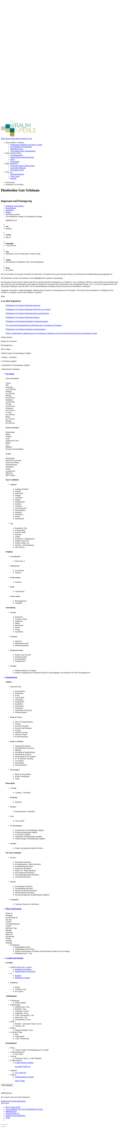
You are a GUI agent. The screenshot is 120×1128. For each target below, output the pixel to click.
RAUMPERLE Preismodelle (21, 147)
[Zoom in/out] (7, 1124)
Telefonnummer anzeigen (24, 1077)
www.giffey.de (20, 1073)
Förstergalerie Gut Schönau (25, 971)
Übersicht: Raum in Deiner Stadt (22, 166)
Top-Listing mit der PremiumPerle (23, 151)
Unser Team (14, 176)
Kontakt (13, 178)
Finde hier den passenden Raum (22, 157)
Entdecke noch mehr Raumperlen (13, 1101)
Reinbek (18, 976)
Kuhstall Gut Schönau (23, 969)
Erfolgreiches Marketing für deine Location (26, 145)
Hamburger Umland (22, 978)
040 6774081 (20, 1081)
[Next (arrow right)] (4, 1126)
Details (8, 212)
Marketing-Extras (16, 149)
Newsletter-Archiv (17, 170)
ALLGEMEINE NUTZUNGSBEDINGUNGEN (24, 1109)
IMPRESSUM (11, 1111)
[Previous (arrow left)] (2, 1126)
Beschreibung (11, 208)
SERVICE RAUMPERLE (16, 1116)
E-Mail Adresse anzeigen (24, 1063)
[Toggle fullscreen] (4, 1124)
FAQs (12, 159)
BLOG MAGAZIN (13, 1107)
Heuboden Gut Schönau (15, 206)
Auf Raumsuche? (16, 155)
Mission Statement (17, 174)
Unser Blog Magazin (18, 168)
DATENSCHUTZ (12, 1114)
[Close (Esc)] (2, 1124)
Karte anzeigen (7, 1085)
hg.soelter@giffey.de (22, 1067)
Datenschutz (14, 162)
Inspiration (9, 210)
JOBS (8, 1118)
